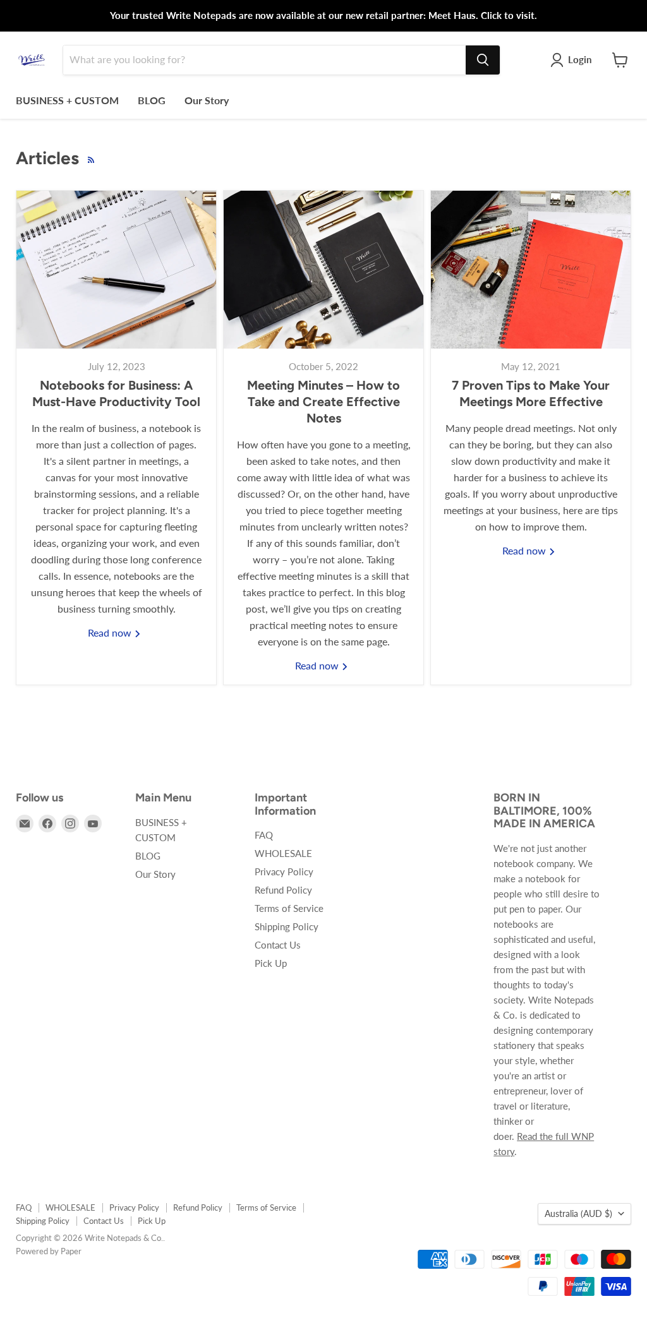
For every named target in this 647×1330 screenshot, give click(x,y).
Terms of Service (289, 908)
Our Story (206, 100)
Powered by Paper (49, 1251)
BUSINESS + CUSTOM (67, 100)
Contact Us (278, 944)
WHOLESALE (283, 853)
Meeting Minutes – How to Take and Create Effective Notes (323, 402)
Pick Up (271, 963)
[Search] (483, 60)
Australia (578, 1213)
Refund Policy (283, 890)
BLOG (152, 100)
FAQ (264, 835)
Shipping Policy (286, 926)
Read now (111, 632)
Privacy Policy (284, 871)
